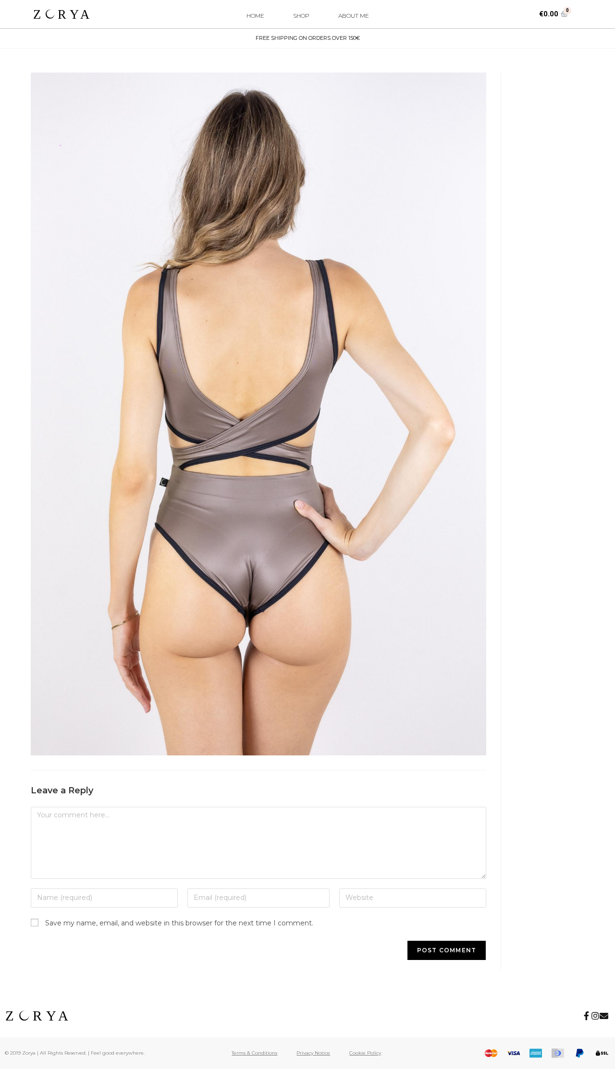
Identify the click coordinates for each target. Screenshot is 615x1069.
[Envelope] (604, 1015)
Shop (301, 15)
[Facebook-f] (586, 1015)
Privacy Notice (313, 1053)
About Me (353, 15)
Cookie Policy (365, 1053)
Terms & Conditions (254, 1053)
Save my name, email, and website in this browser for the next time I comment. (179, 923)
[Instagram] (595, 1015)
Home (255, 15)
